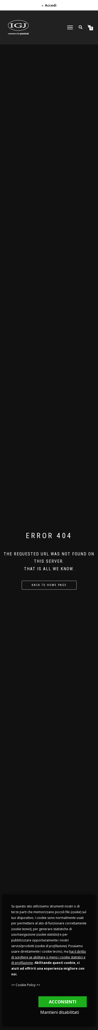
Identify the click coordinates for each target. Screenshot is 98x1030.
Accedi (50, 5)
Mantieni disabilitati (59, 1012)
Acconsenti (62, 1002)
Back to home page (49, 585)
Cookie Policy (26, 985)
